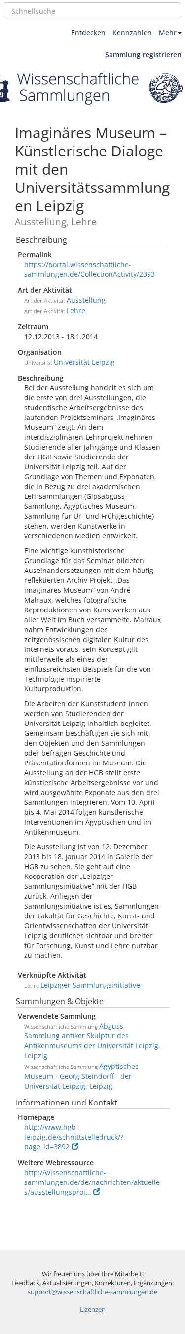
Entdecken (88, 32)
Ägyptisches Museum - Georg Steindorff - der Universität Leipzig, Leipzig (81, 1076)
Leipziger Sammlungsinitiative (90, 985)
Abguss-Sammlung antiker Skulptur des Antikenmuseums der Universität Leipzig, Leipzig (92, 1040)
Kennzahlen (132, 32)
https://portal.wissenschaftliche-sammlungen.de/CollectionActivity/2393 (89, 269)
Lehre (76, 310)
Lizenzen (93, 1309)
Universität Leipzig (84, 362)
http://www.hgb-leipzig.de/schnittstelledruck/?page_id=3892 (73, 1136)
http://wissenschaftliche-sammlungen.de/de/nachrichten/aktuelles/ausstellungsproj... (92, 1182)
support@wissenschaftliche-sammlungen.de (92, 1292)
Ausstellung (86, 300)
